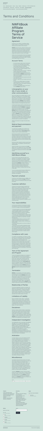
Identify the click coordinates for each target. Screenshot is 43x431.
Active (6, 410)
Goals (16, 392)
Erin (5, 412)
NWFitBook (5, 2)
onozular (6, 419)
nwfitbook (6, 417)
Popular (8, 410)
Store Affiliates (22, 7)
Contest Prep (17, 7)
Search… (17, 408)
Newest (4, 410)
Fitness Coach (12, 7)
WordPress (38, 427)
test (5, 414)
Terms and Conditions (28, 7)
